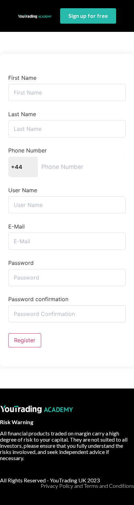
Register (24, 340)
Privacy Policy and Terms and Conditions (87, 485)
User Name (22, 190)
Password (21, 263)
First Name (22, 78)
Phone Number (27, 150)
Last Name (22, 114)
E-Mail (16, 226)
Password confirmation (38, 299)
